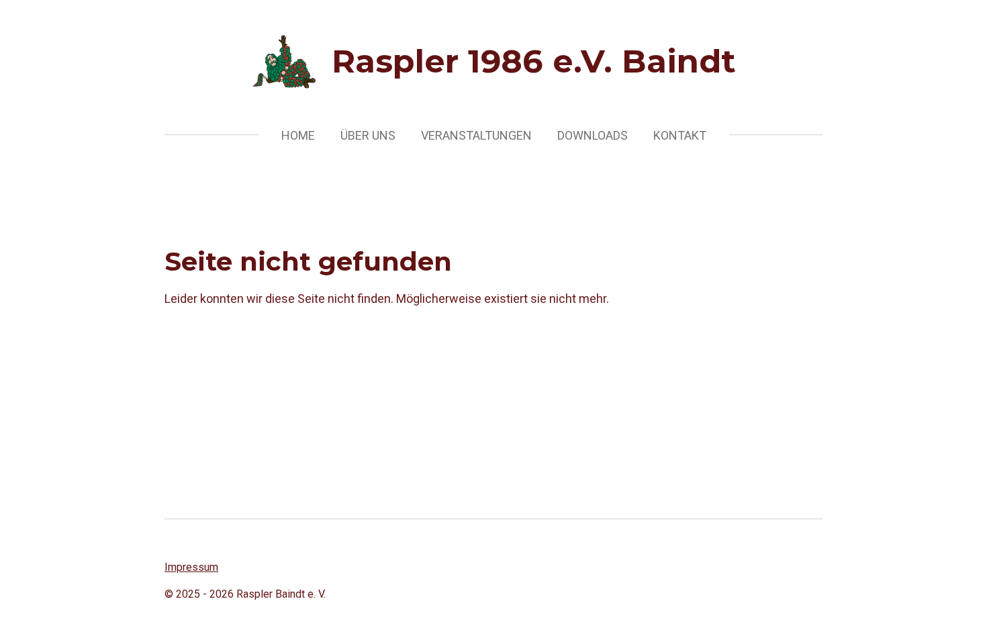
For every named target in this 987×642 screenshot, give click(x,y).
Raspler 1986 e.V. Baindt (534, 61)
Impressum (191, 567)
